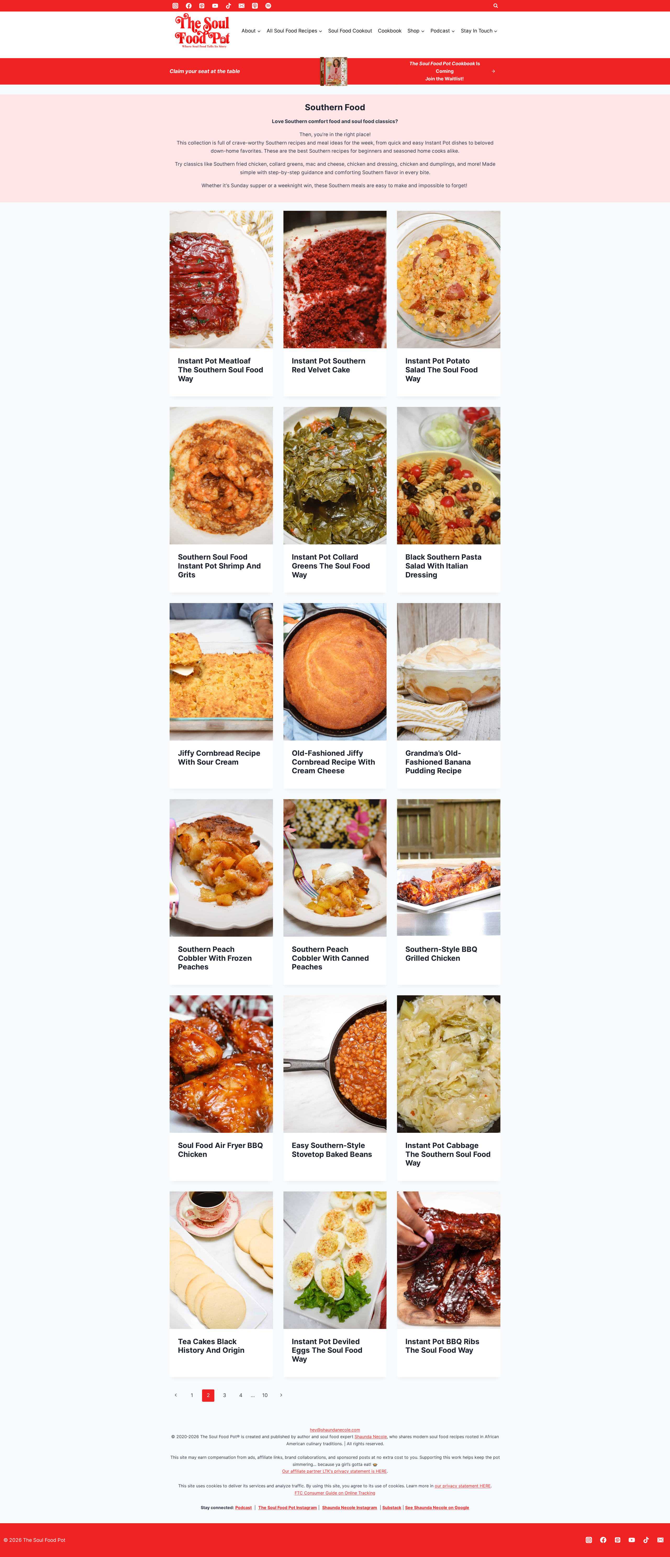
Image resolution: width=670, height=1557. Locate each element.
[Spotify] (268, 6)
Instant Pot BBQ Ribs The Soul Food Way (442, 1346)
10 (265, 1395)
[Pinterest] (202, 6)
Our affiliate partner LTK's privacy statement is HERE (334, 1471)
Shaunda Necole (371, 1436)
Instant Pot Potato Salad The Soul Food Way (441, 369)
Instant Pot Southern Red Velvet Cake (328, 365)
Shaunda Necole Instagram (349, 1507)
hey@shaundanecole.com (335, 1429)
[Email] (241, 6)
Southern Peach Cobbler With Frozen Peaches (215, 958)
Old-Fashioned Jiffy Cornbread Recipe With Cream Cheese (333, 762)
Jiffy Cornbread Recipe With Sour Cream (219, 757)
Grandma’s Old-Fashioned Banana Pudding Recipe (438, 762)
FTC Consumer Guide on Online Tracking (335, 1492)
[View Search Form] (495, 5)
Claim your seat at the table (205, 71)
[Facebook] (188, 6)
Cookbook (389, 31)
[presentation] (221, 279)
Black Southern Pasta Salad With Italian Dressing (443, 566)
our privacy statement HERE (463, 1485)
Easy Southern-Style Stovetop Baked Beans (332, 1150)
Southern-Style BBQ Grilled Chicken (441, 954)
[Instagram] (175, 6)
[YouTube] (215, 6)
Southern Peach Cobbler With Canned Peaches (330, 958)
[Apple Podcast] (255, 6)
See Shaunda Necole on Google (437, 1507)
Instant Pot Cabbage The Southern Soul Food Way (448, 1154)
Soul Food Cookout (350, 31)
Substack (391, 1507)
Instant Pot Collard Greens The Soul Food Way (331, 566)
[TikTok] (228, 6)
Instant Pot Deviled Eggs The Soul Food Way (327, 1350)
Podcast (243, 1507)
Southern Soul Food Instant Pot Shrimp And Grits (219, 566)
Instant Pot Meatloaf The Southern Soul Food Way (220, 369)
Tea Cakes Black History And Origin (211, 1346)
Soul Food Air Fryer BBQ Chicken (220, 1150)
